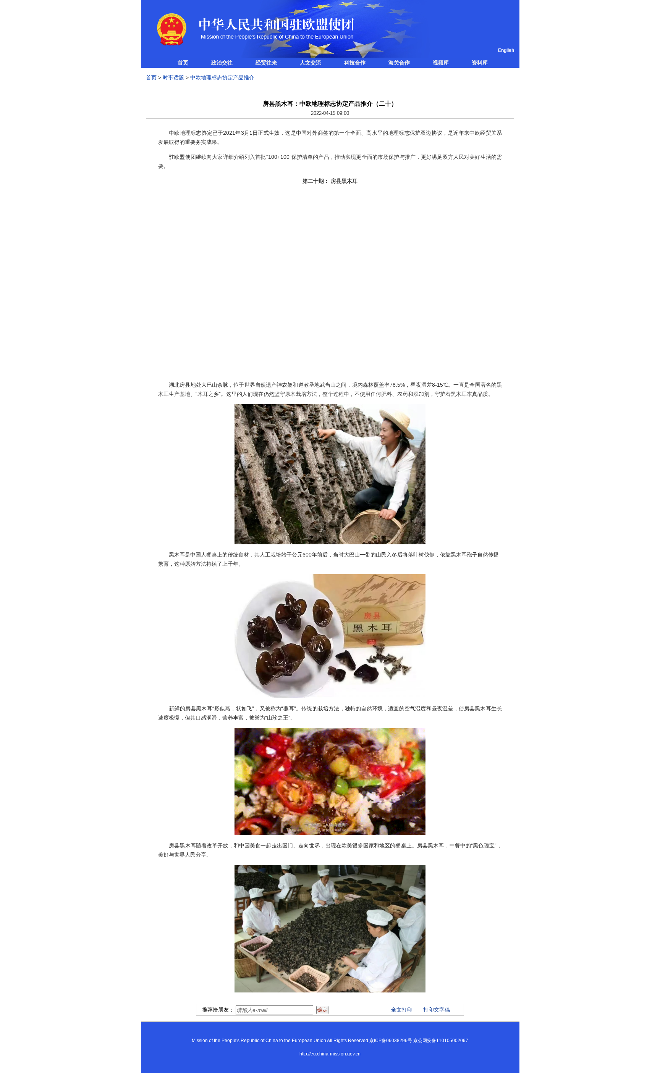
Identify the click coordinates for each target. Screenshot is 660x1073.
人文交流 (310, 63)
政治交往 (222, 63)
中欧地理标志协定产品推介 (222, 77)
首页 (183, 63)
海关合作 (399, 63)
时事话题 (173, 77)
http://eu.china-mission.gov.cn (330, 1054)
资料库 (480, 63)
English (506, 50)
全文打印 (401, 1010)
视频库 (441, 63)
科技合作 (355, 63)
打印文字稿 (436, 1010)
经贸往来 (266, 63)
